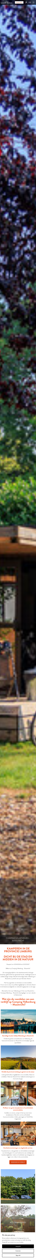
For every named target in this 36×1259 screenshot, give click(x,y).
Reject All (18, 1255)
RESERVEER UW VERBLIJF (18, 1162)
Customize (18, 1251)
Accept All (18, 1246)
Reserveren (19, 2)
